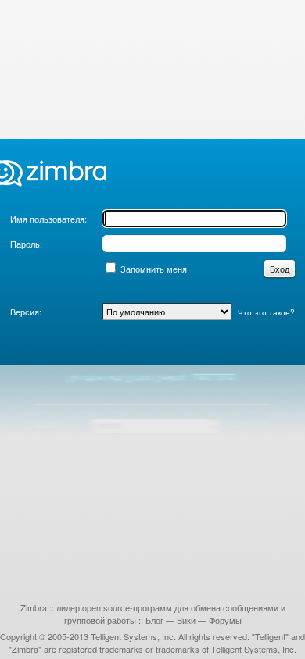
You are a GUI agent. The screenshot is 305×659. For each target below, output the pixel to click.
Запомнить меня (153, 268)
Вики (186, 620)
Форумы (225, 620)
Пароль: (26, 243)
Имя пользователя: (48, 218)
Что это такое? (266, 312)
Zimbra (33, 607)
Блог (154, 620)
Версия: (25, 311)
